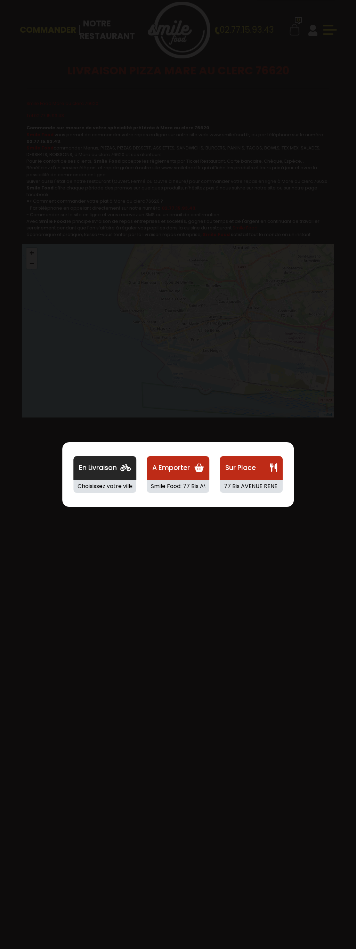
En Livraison (98, 468)
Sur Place (240, 468)
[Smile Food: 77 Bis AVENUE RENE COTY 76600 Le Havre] (178, 486)
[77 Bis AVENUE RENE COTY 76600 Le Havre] (251, 486)
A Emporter (171, 468)
